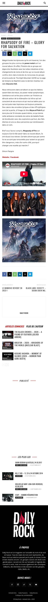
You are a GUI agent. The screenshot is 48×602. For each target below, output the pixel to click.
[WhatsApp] (15, 53)
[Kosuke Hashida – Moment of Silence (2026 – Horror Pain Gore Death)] (7, 356)
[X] (9, 53)
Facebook (14, 157)
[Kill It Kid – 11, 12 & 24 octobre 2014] (7, 476)
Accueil (3, 35)
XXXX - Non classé (21, 465)
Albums (10, 35)
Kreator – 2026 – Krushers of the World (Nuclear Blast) (29, 344)
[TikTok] (24, 584)
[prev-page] (3, 364)
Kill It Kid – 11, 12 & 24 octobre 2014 (29, 473)
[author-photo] (24, 310)
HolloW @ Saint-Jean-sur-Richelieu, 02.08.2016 (29, 485)
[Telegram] (30, 53)
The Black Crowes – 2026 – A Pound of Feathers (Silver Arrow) (28, 334)
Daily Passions (23, 593)
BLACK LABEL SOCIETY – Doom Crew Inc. (36, 289)
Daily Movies (34, 593)
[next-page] (7, 364)
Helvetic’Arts (12, 593)
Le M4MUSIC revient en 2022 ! (12, 289)
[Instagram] (18, 584)
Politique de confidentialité (24, 595)
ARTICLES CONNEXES (14, 326)
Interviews (19, 497)
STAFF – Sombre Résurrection (26, 495)
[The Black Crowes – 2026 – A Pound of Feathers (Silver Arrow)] (7, 335)
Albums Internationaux (14, 38)
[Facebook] (4, 53)
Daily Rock (7, 50)
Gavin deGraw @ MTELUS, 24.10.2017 (28, 462)
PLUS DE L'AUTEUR (34, 326)
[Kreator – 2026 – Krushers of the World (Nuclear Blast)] (7, 345)
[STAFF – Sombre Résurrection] (7, 498)
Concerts (19, 476)
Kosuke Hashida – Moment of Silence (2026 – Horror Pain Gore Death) (28, 356)
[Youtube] (36, 584)
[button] (3, 3)
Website (5, 157)
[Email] (25, 53)
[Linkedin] (20, 53)
